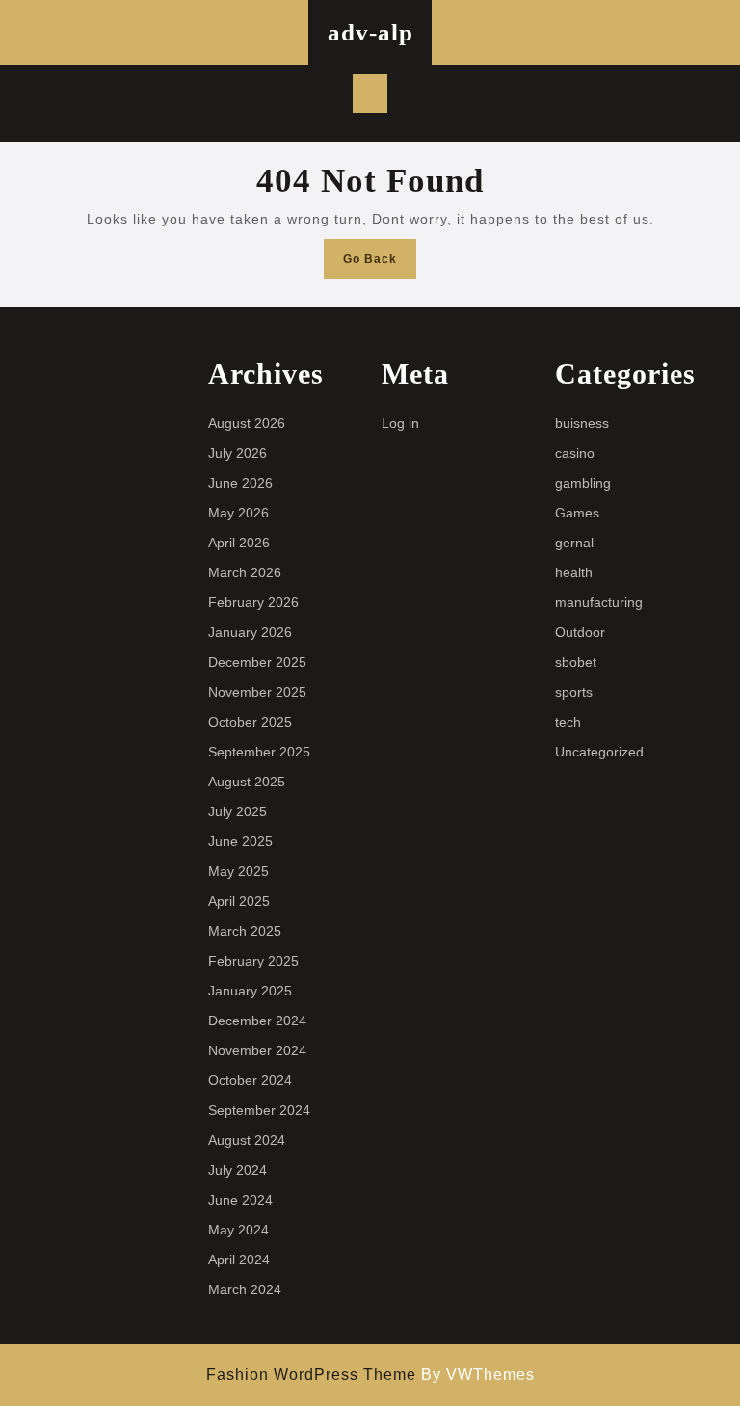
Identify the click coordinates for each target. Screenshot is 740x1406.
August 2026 (246, 423)
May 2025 (238, 871)
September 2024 (259, 1110)
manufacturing (599, 602)
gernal (574, 542)
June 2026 (240, 483)
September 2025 (259, 751)
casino (575, 453)
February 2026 (253, 602)
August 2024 (246, 1140)
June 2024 (240, 1199)
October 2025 (250, 722)
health (574, 572)
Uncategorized (599, 751)
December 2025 (257, 662)
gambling (583, 483)
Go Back (379, 264)
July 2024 (237, 1170)
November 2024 (257, 1050)
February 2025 (253, 960)
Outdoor (580, 632)
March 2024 (244, 1289)
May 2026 (238, 512)
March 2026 (244, 572)
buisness (582, 423)
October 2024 (250, 1080)
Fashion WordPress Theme (311, 1374)
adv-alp (370, 32)
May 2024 (238, 1229)
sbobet (575, 662)
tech (568, 722)
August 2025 (246, 781)
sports (574, 692)
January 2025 (250, 990)
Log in (400, 423)
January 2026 (250, 632)
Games (577, 512)
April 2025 (239, 901)
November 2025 (257, 692)
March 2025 (244, 931)
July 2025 (237, 811)
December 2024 (257, 1020)
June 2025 (240, 841)
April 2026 (239, 542)
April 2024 (239, 1259)
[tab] (370, 93)
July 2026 (237, 453)
